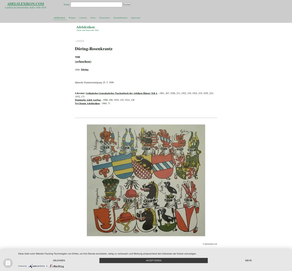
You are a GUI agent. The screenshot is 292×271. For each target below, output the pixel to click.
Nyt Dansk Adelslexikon (87, 103)
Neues (93, 17)
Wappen (72, 17)
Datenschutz (104, 17)
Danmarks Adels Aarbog (88, 100)
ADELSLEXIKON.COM (25, 3)
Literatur (83, 17)
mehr (248, 260)
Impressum (135, 17)
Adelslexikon (59, 17)
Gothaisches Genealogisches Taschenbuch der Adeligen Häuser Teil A (121, 93)
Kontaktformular (120, 17)
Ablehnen (59, 260)
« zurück (79, 40)
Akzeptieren (153, 260)
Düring (85, 69)
